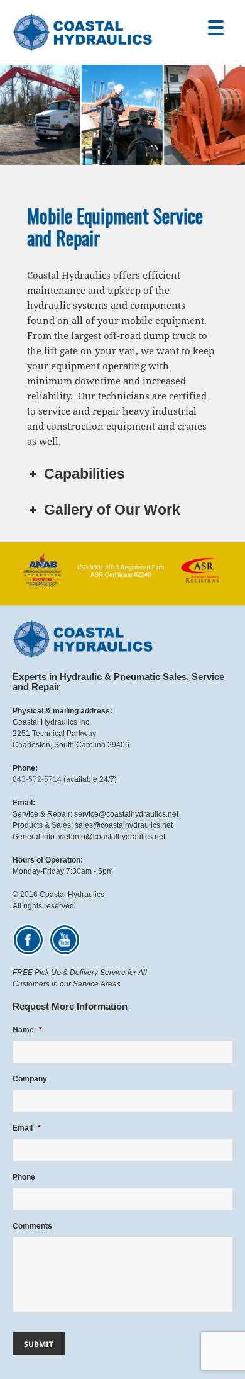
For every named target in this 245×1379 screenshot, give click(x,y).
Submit (38, 1344)
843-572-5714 (37, 779)
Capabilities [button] (84, 474)
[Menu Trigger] (216, 26)
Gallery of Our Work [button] (112, 510)
